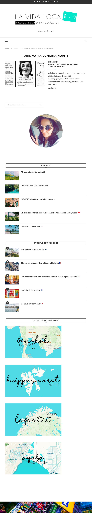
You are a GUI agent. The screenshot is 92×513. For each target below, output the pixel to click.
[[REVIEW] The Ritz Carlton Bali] (12, 188)
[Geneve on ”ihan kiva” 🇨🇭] (12, 307)
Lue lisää (51, 88)
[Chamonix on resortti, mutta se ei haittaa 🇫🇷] (12, 266)
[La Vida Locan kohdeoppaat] (33, 327)
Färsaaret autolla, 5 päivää (33, 172)
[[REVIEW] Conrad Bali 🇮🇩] (12, 229)
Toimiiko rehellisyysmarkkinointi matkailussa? (63, 64)
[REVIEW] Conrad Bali (31, 226)
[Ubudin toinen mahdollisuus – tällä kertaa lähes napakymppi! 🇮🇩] (12, 216)
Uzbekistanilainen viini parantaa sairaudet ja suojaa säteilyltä (49, 277)
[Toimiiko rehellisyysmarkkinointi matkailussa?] (24, 74)
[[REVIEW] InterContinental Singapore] (12, 202)
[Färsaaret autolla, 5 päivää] (12, 175)
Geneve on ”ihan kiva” (31, 304)
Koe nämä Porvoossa (31, 290)
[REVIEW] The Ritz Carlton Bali (34, 186)
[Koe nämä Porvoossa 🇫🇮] (12, 293)
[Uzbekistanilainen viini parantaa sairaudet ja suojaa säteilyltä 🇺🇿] (12, 279)
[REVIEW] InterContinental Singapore (38, 199)
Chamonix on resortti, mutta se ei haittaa (40, 263)
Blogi (7, 48)
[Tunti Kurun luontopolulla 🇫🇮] (12, 252)
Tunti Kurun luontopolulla (33, 249)
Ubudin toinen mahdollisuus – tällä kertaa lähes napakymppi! (49, 213)
